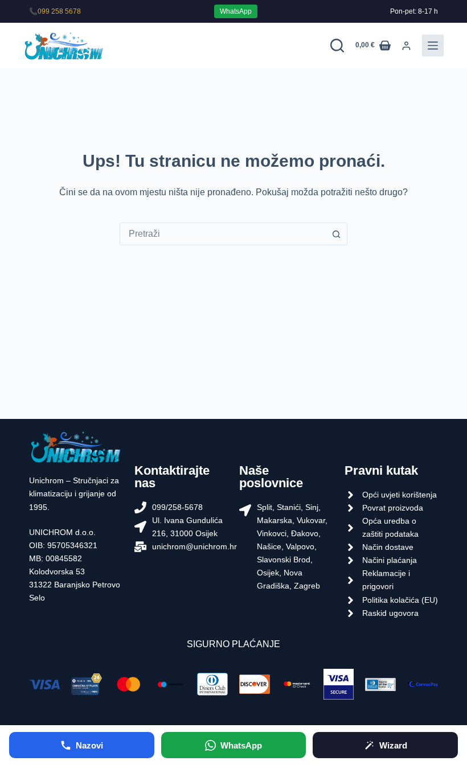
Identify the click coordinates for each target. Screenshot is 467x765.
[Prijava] (406, 46)
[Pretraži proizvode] (337, 45)
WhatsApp (236, 11)
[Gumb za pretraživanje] (336, 234)
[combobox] (222, 234)
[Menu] (433, 45)
